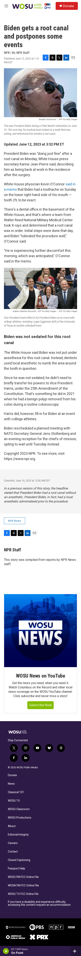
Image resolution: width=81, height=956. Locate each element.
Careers (13, 843)
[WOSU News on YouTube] (40, 630)
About (12, 826)
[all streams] (76, 951)
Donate (68, 6)
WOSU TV (14, 800)
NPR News (14, 520)
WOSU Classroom (19, 809)
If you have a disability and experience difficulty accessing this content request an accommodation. (39, 903)
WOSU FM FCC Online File (23, 877)
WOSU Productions (19, 817)
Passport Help (16, 868)
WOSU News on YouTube (40, 676)
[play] (6, 951)
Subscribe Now (40, 705)
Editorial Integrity (18, 834)
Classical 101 (16, 792)
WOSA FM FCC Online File (23, 885)
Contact (13, 851)
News (11, 783)
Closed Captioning (19, 860)
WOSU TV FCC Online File (23, 894)
